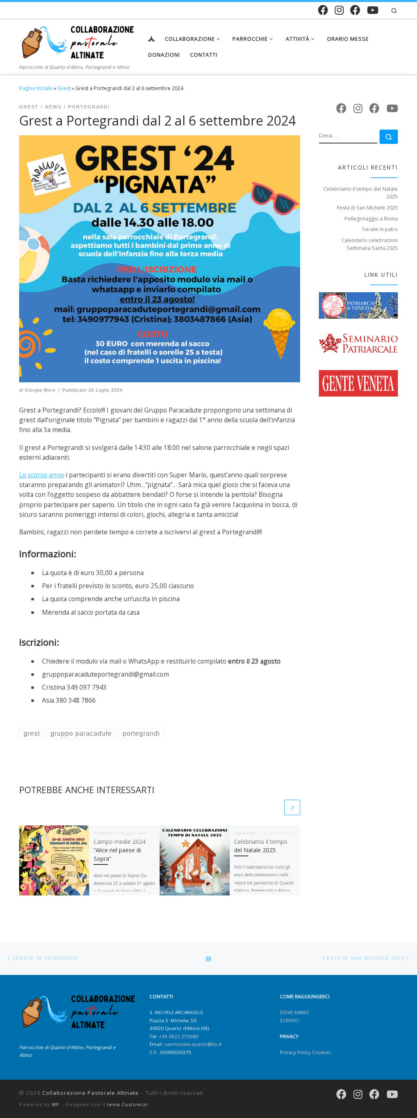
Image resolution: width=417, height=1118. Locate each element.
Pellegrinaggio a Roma (371, 218)
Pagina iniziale (36, 88)
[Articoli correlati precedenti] (275, 808)
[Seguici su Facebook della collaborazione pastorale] (323, 10)
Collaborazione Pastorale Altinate (90, 1092)
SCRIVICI (289, 1020)
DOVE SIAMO (294, 1012)
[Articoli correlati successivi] (292, 808)
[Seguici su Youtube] (372, 10)
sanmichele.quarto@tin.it (193, 1044)
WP (55, 1104)
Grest (63, 88)
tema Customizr (127, 1104)
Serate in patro (380, 229)
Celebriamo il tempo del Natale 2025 (360, 192)
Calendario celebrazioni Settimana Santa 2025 (369, 244)
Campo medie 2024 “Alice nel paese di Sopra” (119, 850)
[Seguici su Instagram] (339, 10)
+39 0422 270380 (178, 1036)
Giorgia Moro (40, 390)
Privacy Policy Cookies (305, 1052)
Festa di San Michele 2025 (367, 207)
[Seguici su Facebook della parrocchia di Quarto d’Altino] (355, 10)
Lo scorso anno (41, 474)
